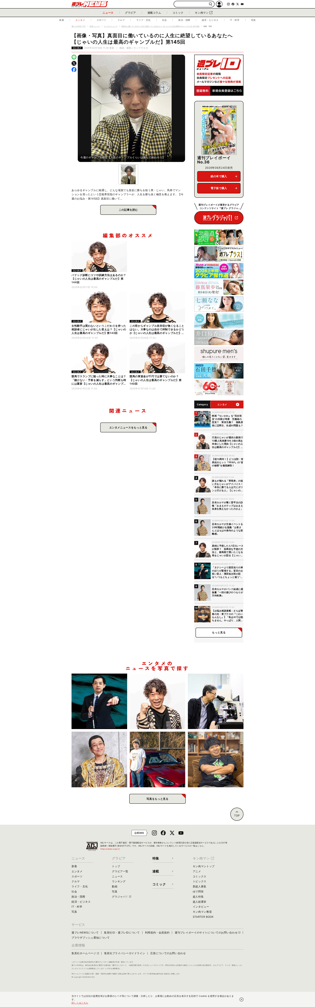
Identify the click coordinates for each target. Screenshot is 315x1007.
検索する (210, 4)
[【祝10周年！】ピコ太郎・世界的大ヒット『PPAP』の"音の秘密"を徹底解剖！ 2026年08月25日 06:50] (99, 759)
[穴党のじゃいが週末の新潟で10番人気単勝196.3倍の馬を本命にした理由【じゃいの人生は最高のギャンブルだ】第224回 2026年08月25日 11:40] (157, 701)
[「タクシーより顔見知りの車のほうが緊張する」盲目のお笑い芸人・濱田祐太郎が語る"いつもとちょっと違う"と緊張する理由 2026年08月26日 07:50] (99, 701)
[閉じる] (241, 999)
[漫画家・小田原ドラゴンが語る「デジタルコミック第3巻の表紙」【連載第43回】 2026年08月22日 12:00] (157, 759)
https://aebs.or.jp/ (110, 849)
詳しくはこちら (80, 1002)
